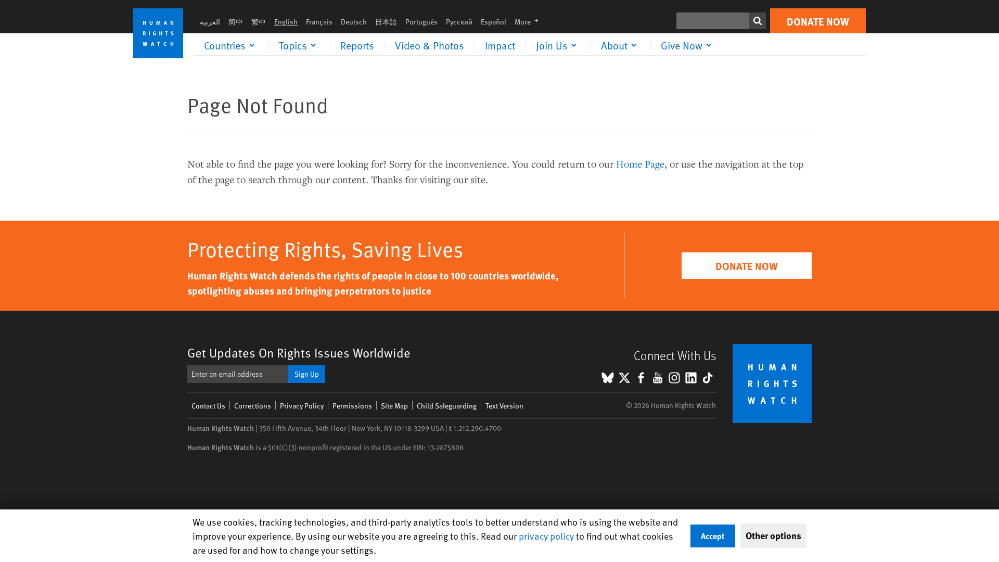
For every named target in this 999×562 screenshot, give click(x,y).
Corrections (252, 406)
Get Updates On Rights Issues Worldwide (299, 352)
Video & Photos (429, 45)
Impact (500, 45)
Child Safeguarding (447, 406)
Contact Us (208, 406)
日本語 (386, 22)
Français (319, 22)
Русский (459, 22)
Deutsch (354, 22)
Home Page (640, 163)
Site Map (394, 406)
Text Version (504, 406)
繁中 (258, 22)
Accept (713, 536)
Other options (773, 535)
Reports (357, 45)
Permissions (352, 406)
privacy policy (546, 535)
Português (421, 22)
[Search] (757, 20)
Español (493, 22)
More (530, 22)
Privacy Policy (302, 406)
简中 (235, 22)
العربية (210, 22)
